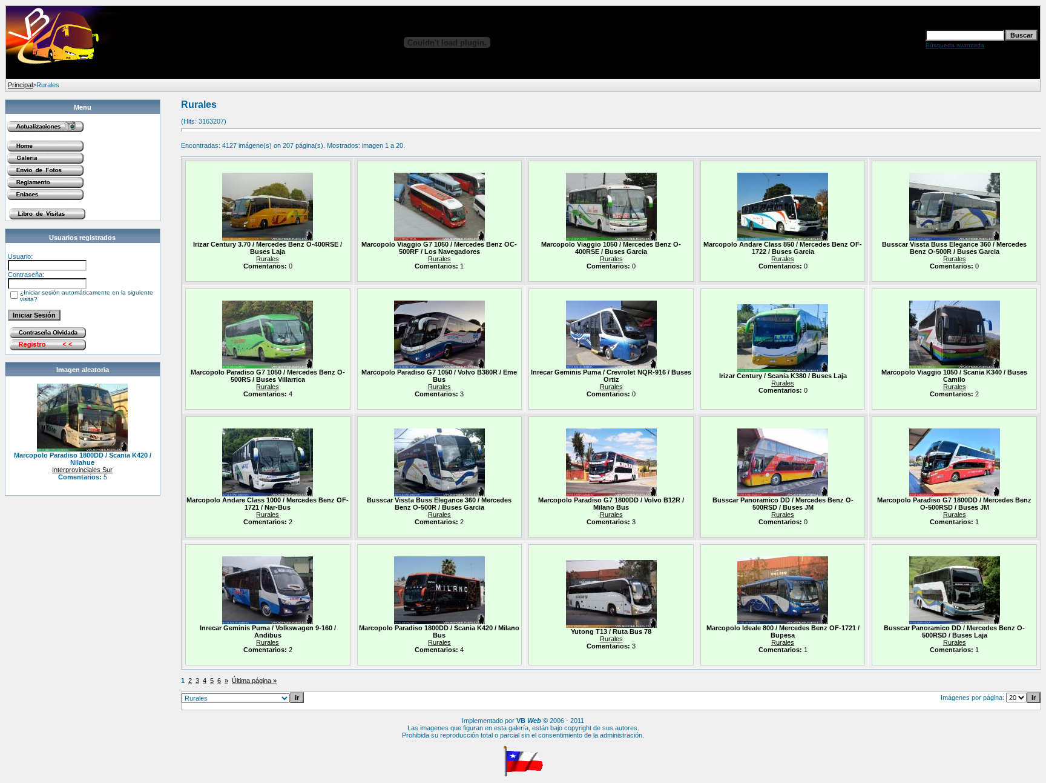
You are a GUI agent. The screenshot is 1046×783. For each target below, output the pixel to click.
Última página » (254, 680)
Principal (20, 84)
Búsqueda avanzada (955, 45)
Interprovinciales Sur (82, 469)
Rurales (267, 258)
